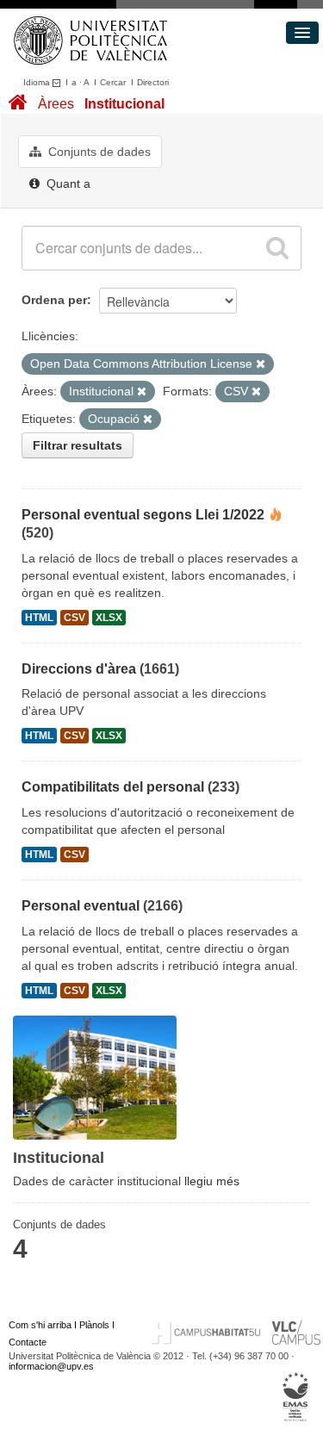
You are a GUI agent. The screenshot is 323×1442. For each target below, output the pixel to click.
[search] (277, 248)
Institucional (124, 103)
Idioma (38, 82)
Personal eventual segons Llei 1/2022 (143, 514)
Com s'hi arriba (40, 1325)
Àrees (56, 103)
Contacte (28, 1342)
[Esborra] (260, 364)
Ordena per (54, 300)
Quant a (66, 183)
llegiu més (211, 1181)
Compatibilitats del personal (113, 787)
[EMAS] (296, 1397)
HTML (39, 618)
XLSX (109, 618)
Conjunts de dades (98, 151)
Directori (153, 82)
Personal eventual (81, 905)
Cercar (113, 82)
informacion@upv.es (51, 1366)
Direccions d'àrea (79, 669)
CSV (74, 618)
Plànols (94, 1325)
